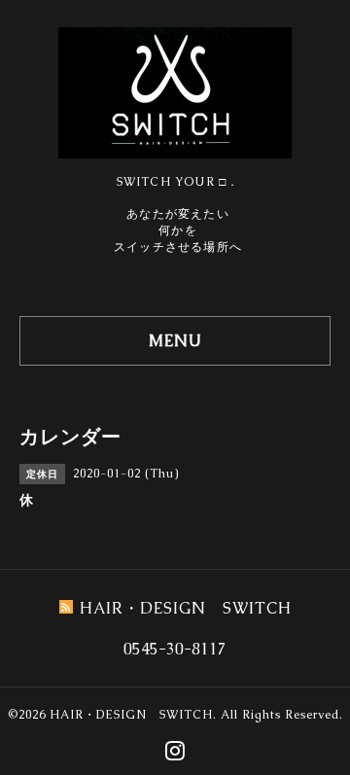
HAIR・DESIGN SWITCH (131, 714)
